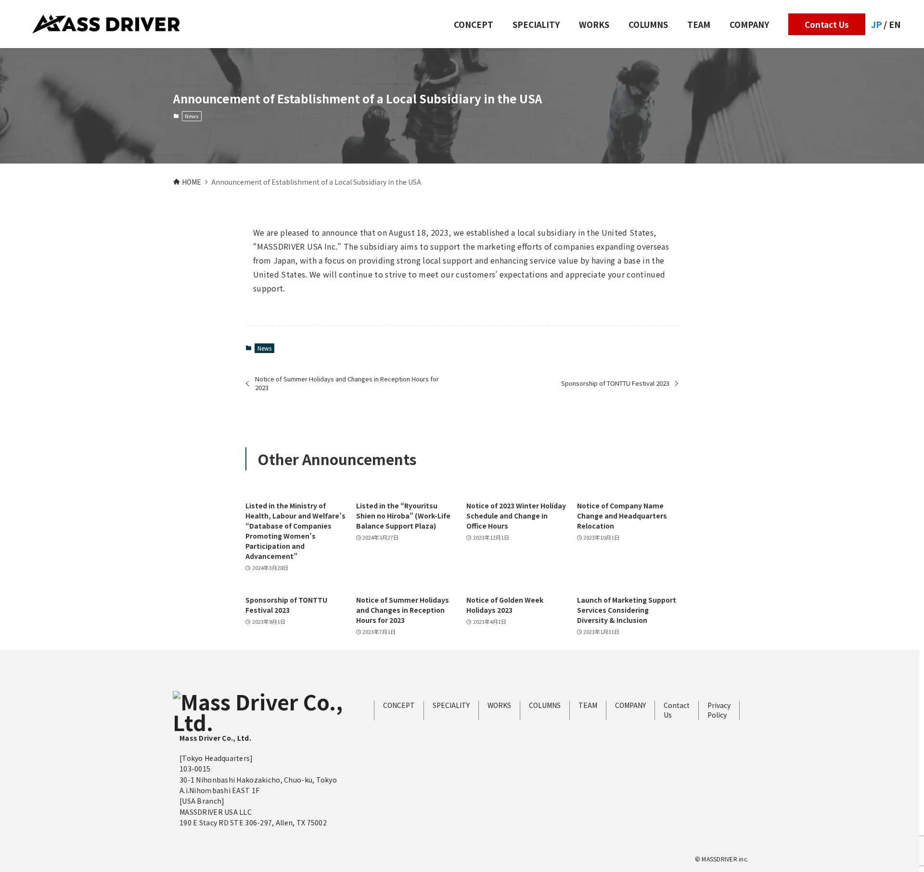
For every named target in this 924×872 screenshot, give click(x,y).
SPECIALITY (451, 705)
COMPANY (630, 705)
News (191, 116)
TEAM (587, 705)
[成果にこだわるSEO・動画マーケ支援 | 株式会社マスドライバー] (106, 24)
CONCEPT (399, 705)
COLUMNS (545, 705)
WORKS (499, 705)
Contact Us (677, 710)
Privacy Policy (719, 710)
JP (876, 24)
